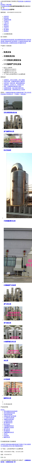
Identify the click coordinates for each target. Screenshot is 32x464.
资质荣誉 (6, 26)
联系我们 (3, 4)
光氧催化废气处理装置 (10, 416)
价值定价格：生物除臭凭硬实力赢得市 (14, 81)
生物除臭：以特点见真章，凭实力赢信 (14, 80)
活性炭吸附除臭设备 (9, 412)
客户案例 (6, 29)
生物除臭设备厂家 (11, 462)
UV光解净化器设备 (9, 417)
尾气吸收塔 (7, 430)
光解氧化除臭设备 (9, 419)
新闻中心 (6, 24)
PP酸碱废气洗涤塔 (9, 427)
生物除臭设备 (7, 19)
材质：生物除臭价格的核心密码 (12, 86)
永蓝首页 (6, 16)
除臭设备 (20, 1)
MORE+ (3, 409)
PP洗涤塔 (6, 435)
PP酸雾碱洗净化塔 (9, 432)
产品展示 (6, 21)
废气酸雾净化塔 (8, 422)
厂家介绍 (6, 23)
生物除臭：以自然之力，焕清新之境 (14, 84)
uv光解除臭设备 (8, 421)
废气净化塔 (7, 429)
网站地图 (8, 4)
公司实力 (6, 27)
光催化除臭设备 (8, 414)
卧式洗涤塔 (7, 424)
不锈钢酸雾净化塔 (9, 425)
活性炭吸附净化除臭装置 (10, 411)
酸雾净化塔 (7, 437)
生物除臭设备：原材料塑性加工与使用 (14, 89)
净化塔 (5, 434)
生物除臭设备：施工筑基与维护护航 (14, 88)
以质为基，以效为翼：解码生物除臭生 (14, 83)
